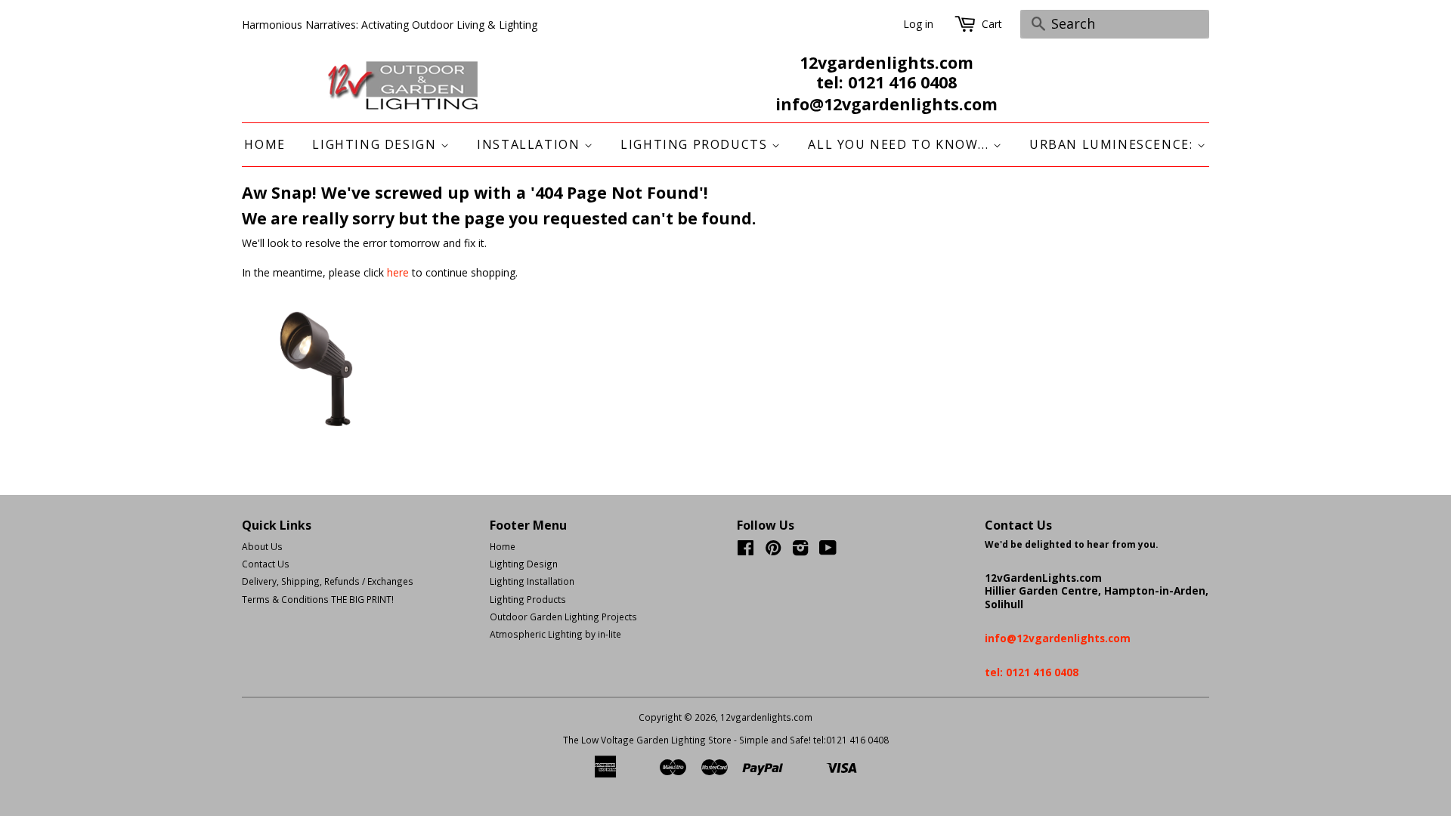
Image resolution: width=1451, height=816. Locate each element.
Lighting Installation (532, 581)
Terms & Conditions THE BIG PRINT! (318, 599)
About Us (262, 546)
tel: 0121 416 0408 (886, 82)
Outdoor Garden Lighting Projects (563, 616)
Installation (530, 144)
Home (264, 144)
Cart (992, 24)
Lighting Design (376, 144)
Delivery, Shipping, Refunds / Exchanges (327, 581)
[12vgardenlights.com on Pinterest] (773, 551)
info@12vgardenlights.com (886, 104)
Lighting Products (696, 144)
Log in (918, 24)
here (398, 272)
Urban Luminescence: (1113, 144)
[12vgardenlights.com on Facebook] (745, 551)
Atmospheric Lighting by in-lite (555, 634)
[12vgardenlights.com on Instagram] (800, 551)
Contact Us (265, 564)
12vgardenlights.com (766, 717)
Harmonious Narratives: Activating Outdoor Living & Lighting (389, 24)
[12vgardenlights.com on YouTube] (828, 551)
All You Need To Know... (900, 144)
